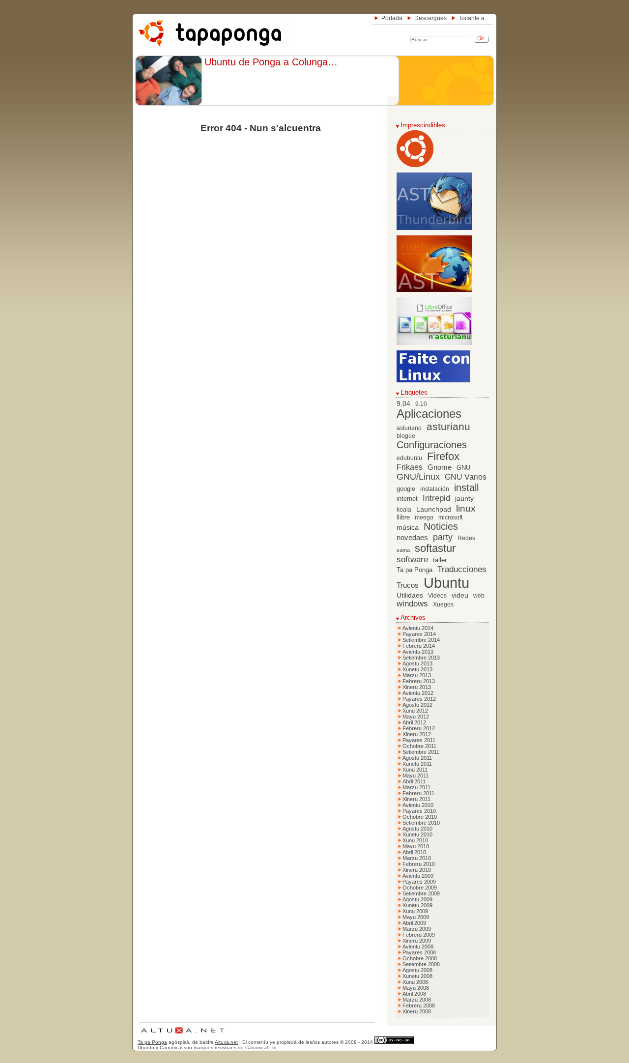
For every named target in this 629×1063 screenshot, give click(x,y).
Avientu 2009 (417, 876)
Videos (437, 595)
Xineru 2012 (416, 734)
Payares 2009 (419, 882)
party (443, 537)
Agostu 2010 (417, 829)
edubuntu (409, 458)
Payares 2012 (419, 699)
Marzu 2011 (416, 787)
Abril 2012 (414, 722)
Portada (391, 18)
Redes (466, 538)
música (408, 527)
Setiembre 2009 (421, 893)
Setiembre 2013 (421, 658)
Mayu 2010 (415, 846)
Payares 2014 (419, 634)
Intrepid (436, 498)
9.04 (403, 403)
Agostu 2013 (417, 663)
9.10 (421, 404)
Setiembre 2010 (421, 823)
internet (407, 498)
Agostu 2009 (417, 899)
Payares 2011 (418, 740)
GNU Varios (465, 476)
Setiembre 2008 (421, 964)
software (412, 559)
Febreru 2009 (418, 935)
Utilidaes (410, 595)
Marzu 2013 (416, 675)
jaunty (464, 498)
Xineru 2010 (416, 870)
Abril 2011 (414, 781)
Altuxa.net (226, 1042)
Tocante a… (474, 18)
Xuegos (443, 604)
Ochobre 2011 (419, 746)
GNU (463, 467)
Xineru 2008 (416, 1011)
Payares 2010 (419, 811)
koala (404, 509)
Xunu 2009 (415, 911)
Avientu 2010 (417, 805)
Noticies (441, 526)
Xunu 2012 (415, 711)
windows (412, 603)
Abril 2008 (414, 994)
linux (466, 508)
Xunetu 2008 (417, 976)
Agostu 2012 (417, 705)
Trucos (408, 585)
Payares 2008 (419, 952)
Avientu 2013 (417, 652)
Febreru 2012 (418, 728)
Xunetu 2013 (417, 669)
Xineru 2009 (416, 941)
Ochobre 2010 (419, 817)
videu (460, 595)
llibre (403, 517)
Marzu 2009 (416, 929)
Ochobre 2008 (419, 958)
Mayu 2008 (415, 988)
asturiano (409, 428)
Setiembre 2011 (420, 752)
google (406, 489)
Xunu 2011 (415, 770)
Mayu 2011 (415, 775)
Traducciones (461, 569)
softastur (435, 548)
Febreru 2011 (418, 793)
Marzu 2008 (416, 1000)
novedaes (412, 537)
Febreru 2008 (418, 1005)
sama (403, 550)
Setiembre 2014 (421, 640)
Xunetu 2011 (417, 764)
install (466, 487)
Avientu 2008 (417, 946)
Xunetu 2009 (417, 905)
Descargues (430, 18)
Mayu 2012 (415, 716)
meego (424, 517)
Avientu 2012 (417, 693)
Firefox (443, 456)
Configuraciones (432, 444)
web (479, 595)
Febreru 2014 (418, 646)
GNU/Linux (418, 477)
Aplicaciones (429, 413)
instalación (434, 489)
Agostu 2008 (417, 970)
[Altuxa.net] (182, 1034)
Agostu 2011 (417, 758)
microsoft (450, 517)
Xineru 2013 (416, 687)
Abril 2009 (414, 923)
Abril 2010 (414, 852)
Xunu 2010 (415, 840)
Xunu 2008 (415, 982)
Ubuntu (446, 583)
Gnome (440, 467)
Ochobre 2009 (419, 888)
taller (440, 560)
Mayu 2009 (415, 917)
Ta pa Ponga (414, 570)
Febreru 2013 (418, 681)
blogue (406, 435)
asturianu (448, 426)
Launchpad (433, 509)
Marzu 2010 (416, 858)
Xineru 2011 (416, 799)
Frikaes (410, 467)
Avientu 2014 (417, 628)
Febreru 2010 (418, 864)
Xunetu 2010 (417, 834)
